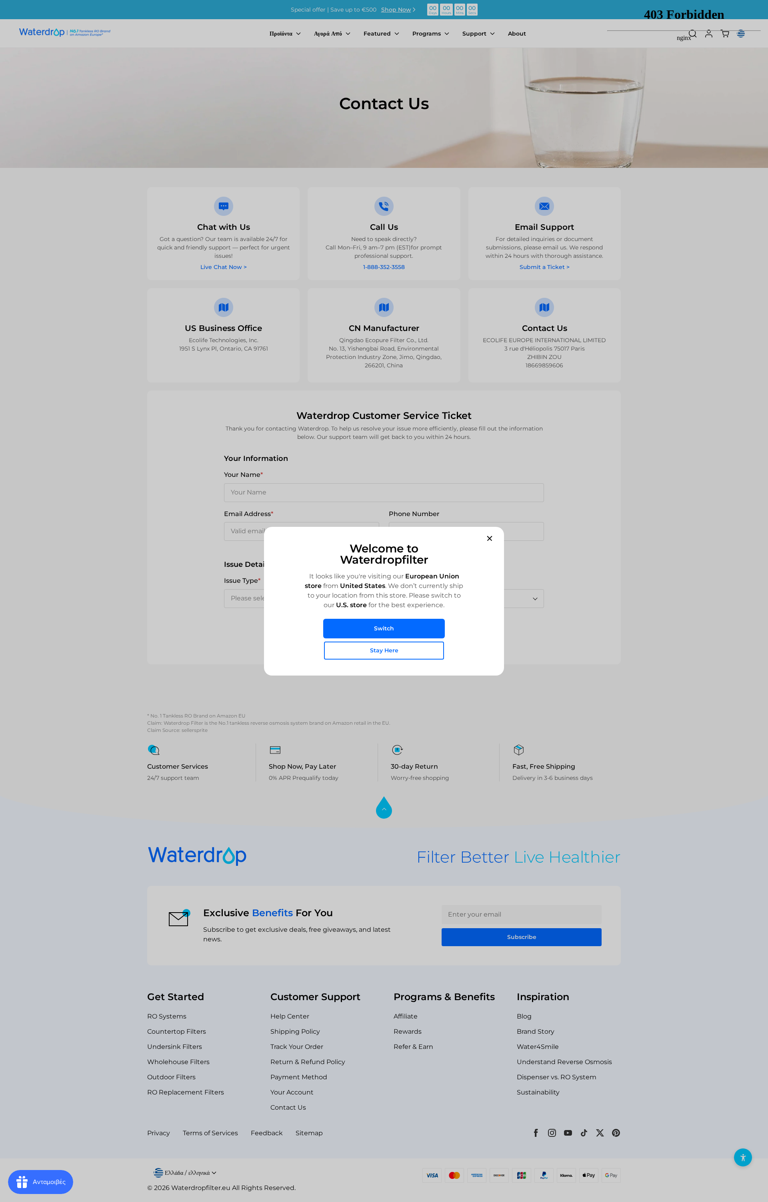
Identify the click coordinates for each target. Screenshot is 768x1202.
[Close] (489, 538)
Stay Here (384, 650)
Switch (384, 628)
